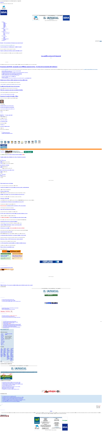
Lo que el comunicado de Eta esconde (6, 267)
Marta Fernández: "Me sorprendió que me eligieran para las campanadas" (12, 325)
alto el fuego (6, 69)
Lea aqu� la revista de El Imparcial (51, 56)
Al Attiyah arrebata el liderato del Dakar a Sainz (8, 299)
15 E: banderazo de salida (3, 121)
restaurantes (4, 37)
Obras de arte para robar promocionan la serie (11, 317)
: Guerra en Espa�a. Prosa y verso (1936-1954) (11, 359)
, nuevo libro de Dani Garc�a (13, 217)
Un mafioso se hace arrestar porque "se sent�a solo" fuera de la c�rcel (11, 386)
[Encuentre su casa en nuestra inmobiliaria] (32, 143)
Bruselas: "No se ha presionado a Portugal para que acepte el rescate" (11, 42)
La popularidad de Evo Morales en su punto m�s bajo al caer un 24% (12, 201)
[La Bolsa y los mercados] (5, 143)
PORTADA (4, 22)
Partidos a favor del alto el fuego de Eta (7, 71)
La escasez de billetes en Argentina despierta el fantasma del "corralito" (12, 324)
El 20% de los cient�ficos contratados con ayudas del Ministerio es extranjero (12, 400)
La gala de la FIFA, (7, 323)
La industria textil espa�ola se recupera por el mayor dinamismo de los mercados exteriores (13, 399)
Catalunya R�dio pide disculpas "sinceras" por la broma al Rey (11, 224)
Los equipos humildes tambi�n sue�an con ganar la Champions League (11, 301)
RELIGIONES (5, 25)
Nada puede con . (9, 315)
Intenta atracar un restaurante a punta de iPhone (8, 387)
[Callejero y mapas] (22, 143)
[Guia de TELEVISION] (1, 143)
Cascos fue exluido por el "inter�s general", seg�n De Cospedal (11, 46)
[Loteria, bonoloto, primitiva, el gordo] (25, 143)
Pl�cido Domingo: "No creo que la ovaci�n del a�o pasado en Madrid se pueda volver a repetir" (16, 285)
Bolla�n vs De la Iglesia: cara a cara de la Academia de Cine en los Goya (12, 194)
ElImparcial (2, 2)
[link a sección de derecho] (7, 270)
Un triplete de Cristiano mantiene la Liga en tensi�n (8, 300)
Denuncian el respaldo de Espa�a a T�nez (9, 96)
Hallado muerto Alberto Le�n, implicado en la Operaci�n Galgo (13, 80)
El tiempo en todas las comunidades (6, 33)
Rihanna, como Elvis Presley (5, 308)
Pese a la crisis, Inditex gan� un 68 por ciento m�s (7, 94)
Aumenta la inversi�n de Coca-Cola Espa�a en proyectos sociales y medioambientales (14, 187)
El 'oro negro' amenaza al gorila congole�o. (12, 154)
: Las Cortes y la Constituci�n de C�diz (4, 355)
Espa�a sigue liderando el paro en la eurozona (10, 86)
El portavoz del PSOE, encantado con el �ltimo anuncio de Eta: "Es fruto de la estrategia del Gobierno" (29, 66)
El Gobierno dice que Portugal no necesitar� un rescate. (7, 45)
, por (9, 76)
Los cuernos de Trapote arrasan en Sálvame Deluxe (9, 321)
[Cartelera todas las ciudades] (8, 143)
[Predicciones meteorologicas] (12, 143)
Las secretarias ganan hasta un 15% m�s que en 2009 (9, 396)
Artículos (4, 29)
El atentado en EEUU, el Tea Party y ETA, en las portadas (13, 205)
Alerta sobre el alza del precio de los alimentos (7, 209)
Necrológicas (5, 35)
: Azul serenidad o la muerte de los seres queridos (2, 355)
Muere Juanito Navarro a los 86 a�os (6, 183)
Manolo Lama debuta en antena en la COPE (5, 256)
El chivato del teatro (5, 36)
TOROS (4, 27)
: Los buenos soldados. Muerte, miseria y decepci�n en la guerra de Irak (8, 358)
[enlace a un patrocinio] (4, 416)
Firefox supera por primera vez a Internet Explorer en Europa (17, 256)
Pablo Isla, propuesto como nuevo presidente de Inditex (11, 89)
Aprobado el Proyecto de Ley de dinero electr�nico (8, 221)
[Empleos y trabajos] (29, 143)
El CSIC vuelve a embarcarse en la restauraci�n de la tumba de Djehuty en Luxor (13, 213)
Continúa (1, 111)
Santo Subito (4, 174)
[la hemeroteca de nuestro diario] (39, 143)
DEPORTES (4, 26)
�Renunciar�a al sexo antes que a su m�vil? (8, 388)
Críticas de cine (5, 39)
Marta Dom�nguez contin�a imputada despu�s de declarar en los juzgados (11, 84)
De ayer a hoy (4, 160)
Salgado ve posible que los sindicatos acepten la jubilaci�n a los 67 (11, 50)
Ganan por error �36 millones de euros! (7, 385)
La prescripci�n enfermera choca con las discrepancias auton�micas (11, 401)
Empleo (4, 34)
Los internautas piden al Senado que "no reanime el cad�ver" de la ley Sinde (13, 235)
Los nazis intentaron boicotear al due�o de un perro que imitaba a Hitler (11, 382)
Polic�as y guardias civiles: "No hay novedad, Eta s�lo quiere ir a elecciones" (12, 74)
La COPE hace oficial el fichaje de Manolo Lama (8, 316)
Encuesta (4, 30)
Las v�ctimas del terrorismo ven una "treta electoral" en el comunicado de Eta (12, 73)
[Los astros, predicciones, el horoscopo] (36, 143)
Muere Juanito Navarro (6, 327)
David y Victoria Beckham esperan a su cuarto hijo (8, 309)
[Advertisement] (2, 60)
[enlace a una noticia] (0, 283)
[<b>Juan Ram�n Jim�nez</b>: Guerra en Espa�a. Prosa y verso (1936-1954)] (12, 357)
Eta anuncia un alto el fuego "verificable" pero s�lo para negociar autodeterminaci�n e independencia (15, 72)
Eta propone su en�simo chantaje (5, 126)
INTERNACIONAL (5, 23)
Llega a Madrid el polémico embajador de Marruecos (9, 326)
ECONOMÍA (5, 24)
